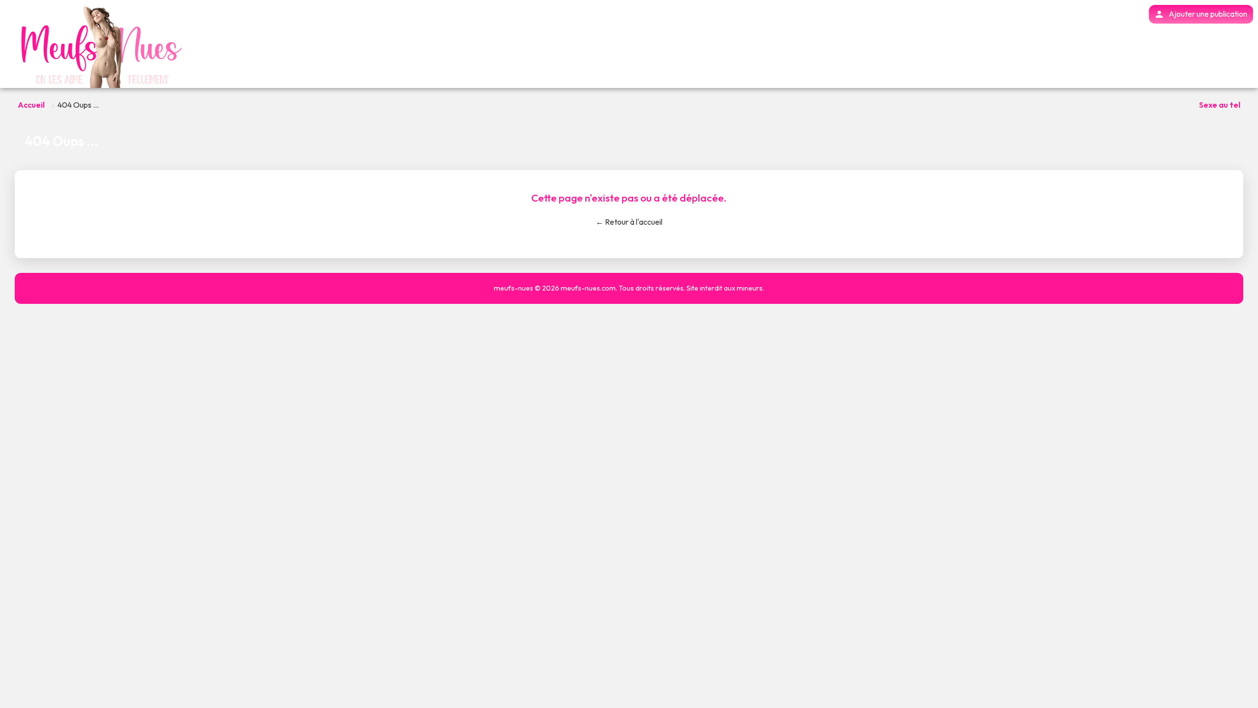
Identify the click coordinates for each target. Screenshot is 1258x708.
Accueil (31, 105)
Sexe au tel (1219, 105)
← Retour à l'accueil (629, 222)
